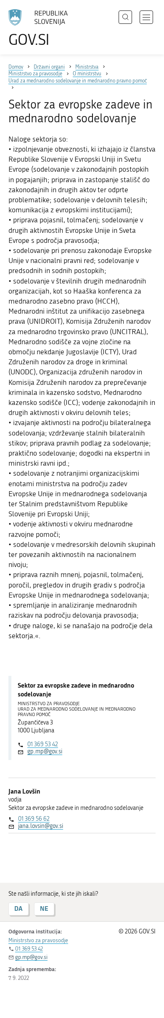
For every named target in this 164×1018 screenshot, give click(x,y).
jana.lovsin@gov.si (40, 826)
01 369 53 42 (42, 744)
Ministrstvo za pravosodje (38, 940)
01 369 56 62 (34, 818)
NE (44, 908)
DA (18, 908)
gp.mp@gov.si (44, 751)
